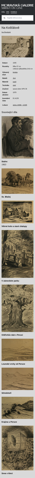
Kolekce (14, 12)
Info (7, 12)
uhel (14, 85)
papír (14, 82)
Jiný (14, 78)
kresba (15, 72)
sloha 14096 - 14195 (20, 105)
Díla (3, 12)
